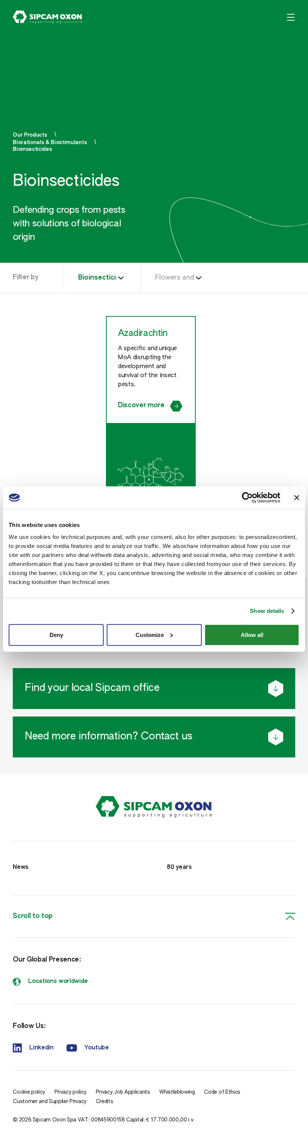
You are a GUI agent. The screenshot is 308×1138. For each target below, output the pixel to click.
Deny (56, 634)
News (21, 867)
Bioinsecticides (32, 149)
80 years (179, 867)
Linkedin (41, 1048)
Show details (267, 611)
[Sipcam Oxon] (47, 17)
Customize (150, 634)
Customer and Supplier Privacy (49, 1101)
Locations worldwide (58, 981)
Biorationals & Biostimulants (50, 142)
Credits (104, 1101)
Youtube (97, 1048)
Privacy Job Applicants (123, 1092)
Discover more (141, 405)
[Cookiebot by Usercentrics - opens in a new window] (247, 497)
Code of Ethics (222, 1092)
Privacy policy (70, 1092)
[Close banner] (296, 497)
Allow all (252, 634)
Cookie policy (29, 1092)
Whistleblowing (177, 1092)
